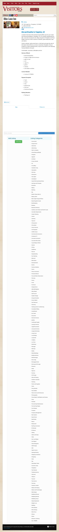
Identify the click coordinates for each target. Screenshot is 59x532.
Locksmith (34, 337)
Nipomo (33, 370)
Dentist (33, 245)
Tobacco (33, 476)
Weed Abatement (35, 501)
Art (32, 163)
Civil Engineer (34, 229)
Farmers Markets (35, 267)
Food (33, 282)
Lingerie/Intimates (36, 331)
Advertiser (34, 145)
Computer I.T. (34, 236)
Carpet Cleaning (35, 214)
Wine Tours (34, 512)
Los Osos (33, 342)
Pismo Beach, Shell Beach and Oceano (40, 397)
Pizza (33, 399)
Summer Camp (35, 465)
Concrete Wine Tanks (36, 240)
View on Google (7, 528)
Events (33, 264)
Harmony (34, 304)
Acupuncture (34, 143)
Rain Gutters (34, 414)
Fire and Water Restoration (37, 276)
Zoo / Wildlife (34, 520)
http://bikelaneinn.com (28, 27)
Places (30, 3)
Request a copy (36, 3)
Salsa (33, 437)
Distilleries (34, 249)
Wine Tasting (34, 509)
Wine (16, 3)
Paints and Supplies (36, 384)
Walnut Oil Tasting (35, 487)
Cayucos (33, 220)
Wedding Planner (35, 494)
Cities (12, 3)
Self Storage (34, 445)
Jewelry (33, 320)
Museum (33, 366)
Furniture (34, 284)
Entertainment (35, 262)
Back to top (51, 526)
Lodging (25, 22)
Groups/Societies (35, 298)
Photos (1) (42, 107)
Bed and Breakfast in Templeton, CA (33, 32)
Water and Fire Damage (37, 489)
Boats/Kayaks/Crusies (36, 201)
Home (5, 3)
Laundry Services (35, 324)
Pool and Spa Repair (36, 406)
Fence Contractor (35, 271)
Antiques (33, 154)
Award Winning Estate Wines (38, 181)
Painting (33, 381)
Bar (32, 192)
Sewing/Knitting (35, 452)
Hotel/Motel (34, 311)
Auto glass (34, 176)
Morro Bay (34, 359)
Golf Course (34, 293)
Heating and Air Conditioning (38, 306)
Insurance (34, 315)
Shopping (34, 456)
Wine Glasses (34, 507)
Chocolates (34, 225)
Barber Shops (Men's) (36, 194)
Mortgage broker (35, 362)
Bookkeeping (34, 203)
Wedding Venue (35, 498)
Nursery (33, 373)
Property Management (36, 412)
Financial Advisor (35, 273)
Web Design (34, 492)
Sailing (33, 432)
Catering (33, 218)
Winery (33, 514)
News (8, 3)
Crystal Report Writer (36, 242)
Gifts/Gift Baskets (35, 289)
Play (26, 3)
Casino (33, 216)
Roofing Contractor (36, 426)
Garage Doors (34, 287)
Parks (33, 386)
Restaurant (34, 423)
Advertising (34, 148)
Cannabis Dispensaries (36, 212)
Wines (33, 516)
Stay (23, 3)
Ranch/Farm (34, 417)
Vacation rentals (35, 485)
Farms (33, 269)
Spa (32, 461)
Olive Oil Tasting (35, 377)
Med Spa (33, 348)
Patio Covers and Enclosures (38, 392)
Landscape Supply (35, 322)
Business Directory (36, 207)
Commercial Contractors (37, 234)
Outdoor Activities (35, 379)
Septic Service (34, 450)
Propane (33, 410)
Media (33, 351)
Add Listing (18, 141)
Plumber (33, 401)
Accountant (34, 141)
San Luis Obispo (35, 439)
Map (16, 107)
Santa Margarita (35, 443)
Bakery (33, 187)
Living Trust (34, 333)
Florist (33, 280)
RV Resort (34, 430)
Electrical (33, 258)
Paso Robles (34, 390)
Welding (33, 505)
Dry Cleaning (34, 256)
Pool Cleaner (34, 408)
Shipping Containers (36, 454)
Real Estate (34, 419)
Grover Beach (34, 300)
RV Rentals (34, 428)
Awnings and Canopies (36, 183)
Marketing (34, 344)
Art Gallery (34, 165)
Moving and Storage (36, 364)
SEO (32, 448)
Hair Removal (34, 302)
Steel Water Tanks (35, 463)
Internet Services (35, 317)
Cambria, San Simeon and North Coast (40, 209)
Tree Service (34, 481)
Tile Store (34, 474)
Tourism (33, 478)
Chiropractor (34, 223)
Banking (33, 189)
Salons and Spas (35, 434)
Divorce (33, 251)
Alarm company (35, 150)
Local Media (34, 335)
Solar (33, 459)
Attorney (33, 172)
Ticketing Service (35, 472)
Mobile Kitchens (35, 355)
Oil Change (34, 375)
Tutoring (33, 483)
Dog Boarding (35, 254)
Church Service (35, 227)
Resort (33, 421)
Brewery (33, 205)
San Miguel (34, 441)
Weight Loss (34, 503)
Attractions (34, 174)
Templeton (34, 467)
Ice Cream (34, 313)
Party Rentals (34, 388)
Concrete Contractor (36, 238)
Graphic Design (35, 295)
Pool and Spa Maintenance (37, 403)
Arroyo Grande (35, 161)
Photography (34, 395)
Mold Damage (35, 357)
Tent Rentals (34, 470)
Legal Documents (35, 326)
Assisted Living (35, 167)
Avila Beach (34, 179)
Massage (33, 346)
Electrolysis (34, 260)
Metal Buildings (35, 353)
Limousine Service (35, 328)
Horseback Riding (35, 309)
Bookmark (7, 102)
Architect (33, 159)
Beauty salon (34, 196)
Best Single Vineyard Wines (37, 198)
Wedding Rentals (35, 496)
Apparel (33, 156)
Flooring (33, 278)
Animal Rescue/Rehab (36, 152)
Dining (33, 247)
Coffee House (34, 231)
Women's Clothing (36, 518)
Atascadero (34, 170)
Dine (19, 3)
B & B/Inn (34, 185)
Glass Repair (34, 291)
